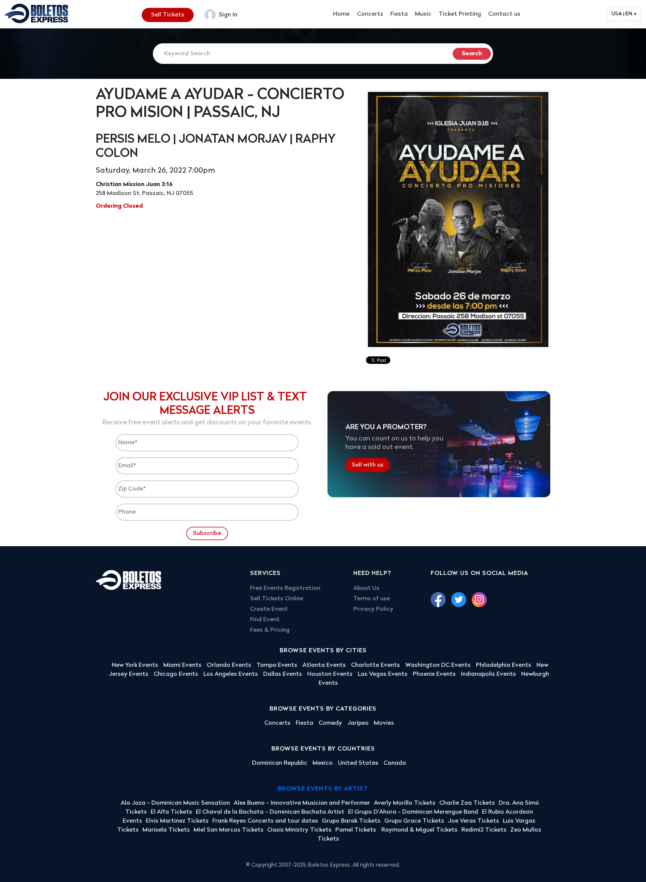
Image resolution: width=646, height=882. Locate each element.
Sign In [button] (227, 15)
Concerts (370, 14)
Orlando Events (229, 665)
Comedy (330, 723)
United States (358, 763)
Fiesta (399, 14)
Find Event (265, 620)
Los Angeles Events (230, 674)
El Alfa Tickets (171, 812)
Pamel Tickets (356, 830)
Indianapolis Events (488, 674)
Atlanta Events (324, 665)
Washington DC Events (438, 665)
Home (341, 14)
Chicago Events (176, 674)
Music (423, 14)
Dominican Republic (279, 763)
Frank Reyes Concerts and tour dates (265, 821)
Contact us (504, 14)
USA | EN (622, 14)
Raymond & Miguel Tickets (419, 830)
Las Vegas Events (382, 674)
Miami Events (182, 665)
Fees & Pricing (270, 630)
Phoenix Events (434, 674)
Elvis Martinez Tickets (177, 821)
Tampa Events (276, 665)
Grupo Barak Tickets (351, 821)
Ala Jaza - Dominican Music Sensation (175, 803)
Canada (395, 763)
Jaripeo (358, 723)
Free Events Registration (285, 588)
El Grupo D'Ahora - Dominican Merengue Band (413, 812)
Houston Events (330, 674)
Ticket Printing (460, 14)
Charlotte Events (375, 665)
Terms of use (371, 599)
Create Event (269, 609)
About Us (366, 588)
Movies (384, 723)
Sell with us (368, 465)
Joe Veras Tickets (473, 821)
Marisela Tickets (166, 830)
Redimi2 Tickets (484, 830)
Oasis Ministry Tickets (299, 830)
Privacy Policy (373, 609)
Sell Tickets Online (276, 599)
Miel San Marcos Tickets (229, 830)
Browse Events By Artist (323, 789)
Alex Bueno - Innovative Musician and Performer (302, 803)
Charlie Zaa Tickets (467, 803)
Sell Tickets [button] (167, 15)
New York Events (135, 665)
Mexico (323, 763)
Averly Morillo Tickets (405, 803)
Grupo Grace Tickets (414, 821)
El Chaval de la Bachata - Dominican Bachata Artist (270, 812)
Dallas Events (282, 674)
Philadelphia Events (503, 665)
